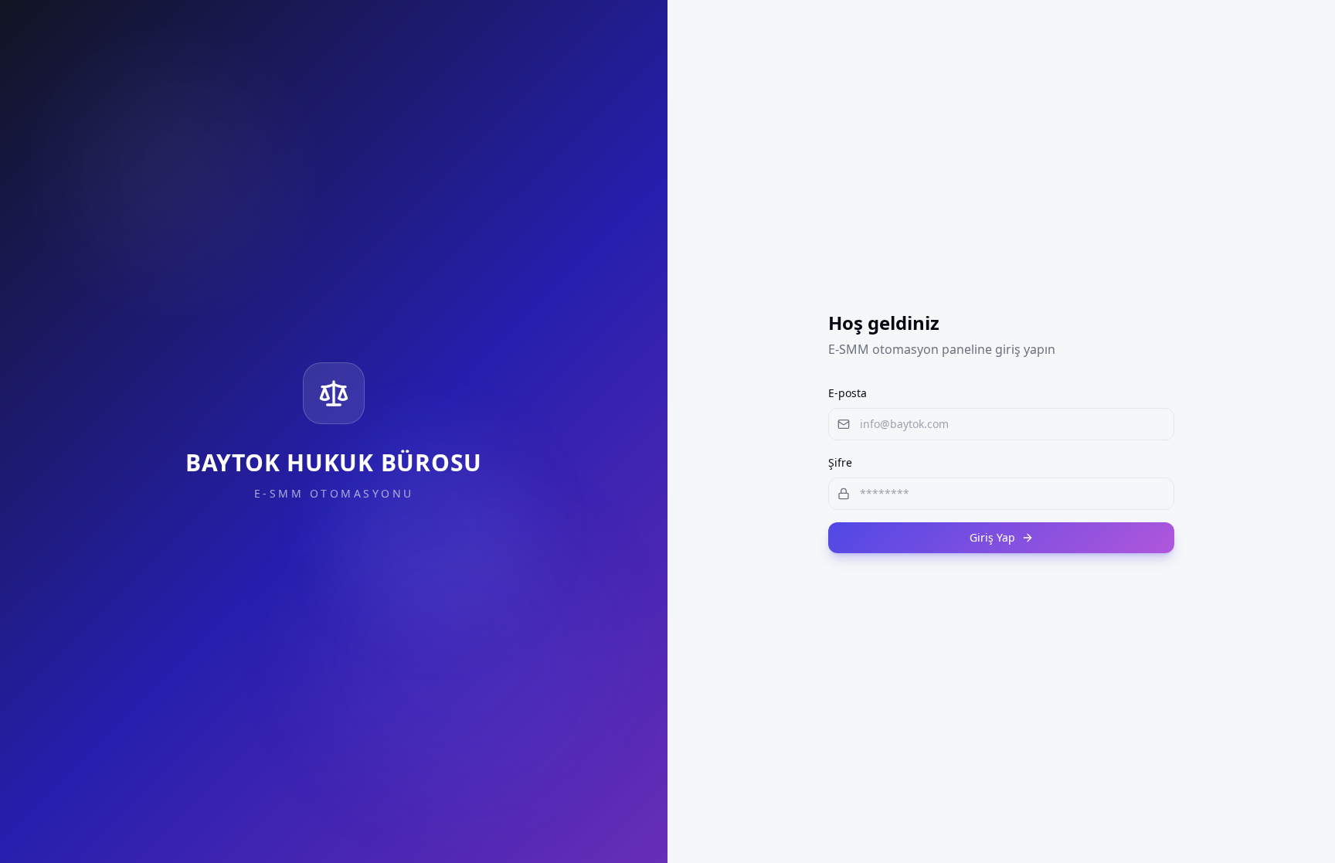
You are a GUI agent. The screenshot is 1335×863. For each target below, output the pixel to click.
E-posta (847, 393)
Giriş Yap (992, 537)
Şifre (840, 462)
